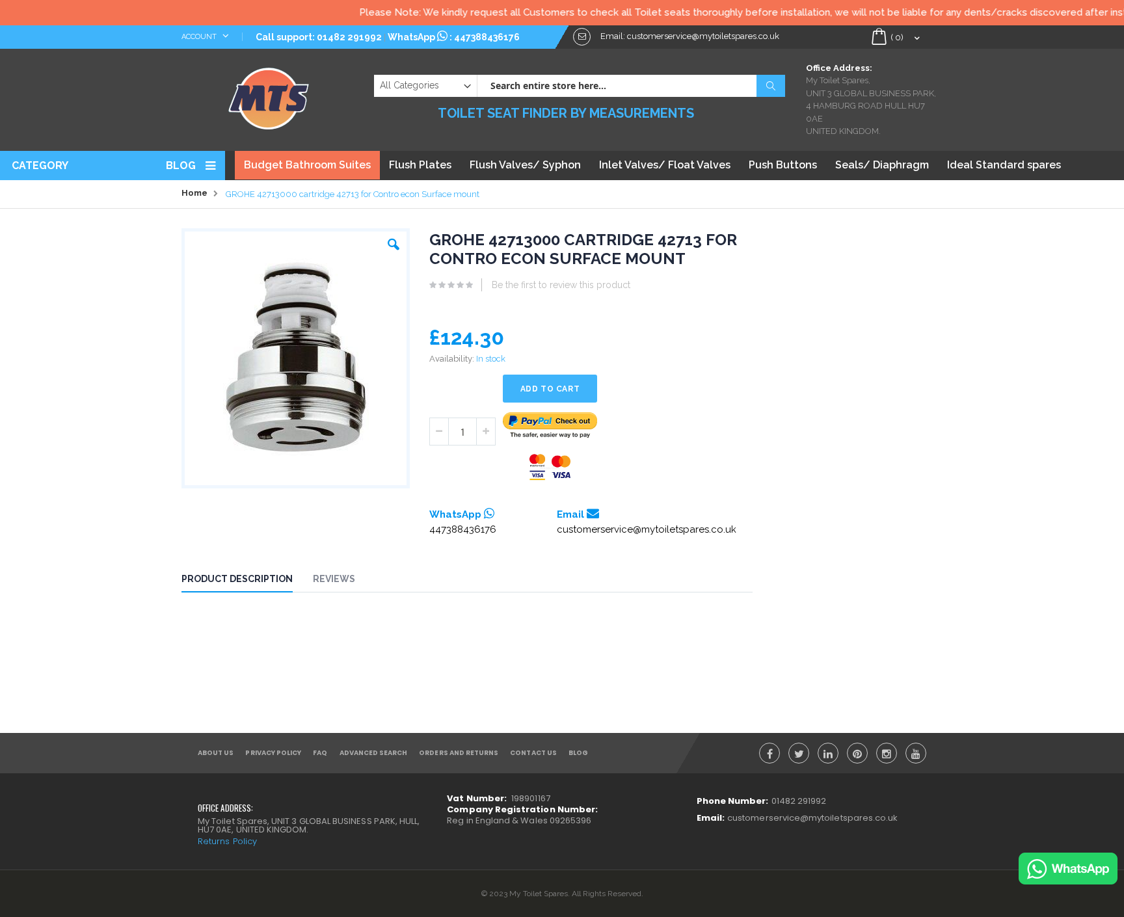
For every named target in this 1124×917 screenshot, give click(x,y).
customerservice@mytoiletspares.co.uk (646, 529)
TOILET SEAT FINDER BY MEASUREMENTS (566, 113)
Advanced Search (374, 753)
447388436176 (487, 37)
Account (200, 37)
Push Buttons (783, 165)
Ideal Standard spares (1004, 165)
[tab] (246, 581)
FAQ (320, 753)
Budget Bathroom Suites (307, 165)
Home (194, 193)
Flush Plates (420, 165)
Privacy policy (273, 753)
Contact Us (533, 753)
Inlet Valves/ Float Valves (664, 165)
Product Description (237, 579)
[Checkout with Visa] (550, 467)
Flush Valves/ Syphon (525, 165)
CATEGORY (40, 165)
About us (216, 753)
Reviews (334, 579)
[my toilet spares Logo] (268, 95)
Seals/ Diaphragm (882, 165)
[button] (393, 241)
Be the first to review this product (561, 285)
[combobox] (631, 86)
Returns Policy (227, 841)
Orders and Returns (458, 753)
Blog (181, 165)
